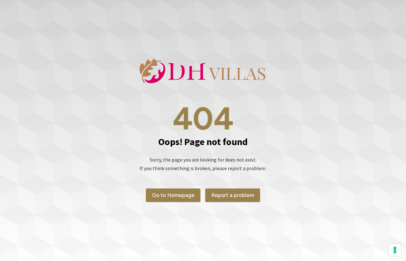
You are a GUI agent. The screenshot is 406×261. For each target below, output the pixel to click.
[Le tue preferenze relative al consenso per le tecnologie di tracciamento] (395, 250)
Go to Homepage (173, 195)
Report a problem (232, 195)
